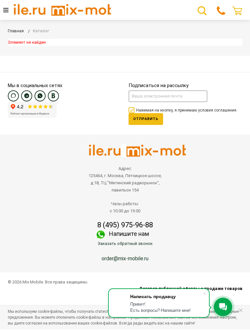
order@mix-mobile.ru (125, 258)
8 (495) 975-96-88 (125, 225)
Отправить (146, 119)
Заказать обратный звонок (125, 243)
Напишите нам (129, 233)
